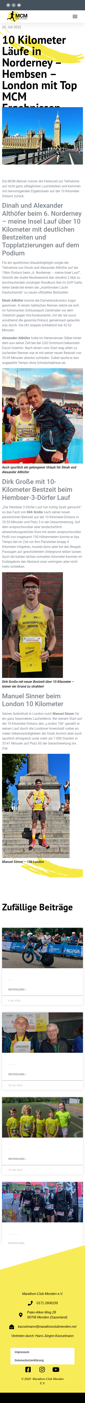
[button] (75, 16)
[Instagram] (14, 5)
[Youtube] (19, 5)
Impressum (22, 1352)
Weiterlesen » (17, 989)
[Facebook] (8, 5)
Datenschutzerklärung (29, 1360)
